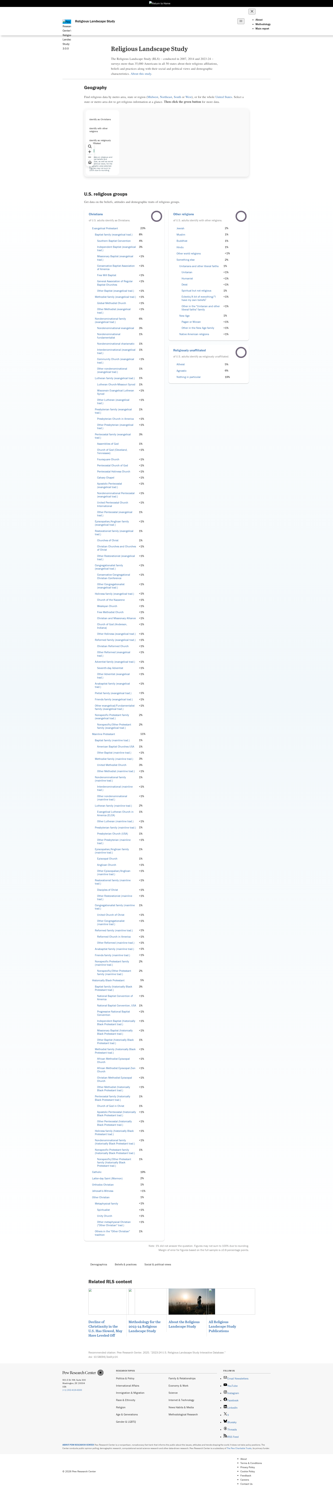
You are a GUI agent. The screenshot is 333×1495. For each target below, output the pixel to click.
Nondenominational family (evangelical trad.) (110, 320)
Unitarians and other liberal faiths (199, 266)
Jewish (180, 228)
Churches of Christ (107, 540)
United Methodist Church (111, 765)
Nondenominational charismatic (115, 343)
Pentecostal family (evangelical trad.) (113, 436)
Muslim (181, 234)
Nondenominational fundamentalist (108, 335)
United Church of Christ (110, 914)
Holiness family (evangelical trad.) (114, 593)
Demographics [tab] (98, 1264)
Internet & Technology (181, 1400)
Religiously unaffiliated (189, 350)
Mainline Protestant (103, 734)
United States (223, 97)
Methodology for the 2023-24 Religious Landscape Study (145, 1326)
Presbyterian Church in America (115, 418)
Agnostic (181, 370)
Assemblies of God (108, 443)
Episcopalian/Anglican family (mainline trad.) (112, 851)
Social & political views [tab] (157, 1264)
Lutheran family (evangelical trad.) (115, 378)
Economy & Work (178, 1385)
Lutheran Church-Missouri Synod (116, 384)
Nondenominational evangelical (115, 328)
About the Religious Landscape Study (184, 1324)
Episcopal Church (107, 858)
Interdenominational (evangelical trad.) (116, 351)
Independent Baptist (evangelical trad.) (116, 248)
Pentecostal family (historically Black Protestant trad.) (112, 1098)
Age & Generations (127, 1414)
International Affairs (127, 1385)
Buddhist (182, 240)
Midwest (152, 97)
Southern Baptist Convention (114, 240)
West (188, 97)
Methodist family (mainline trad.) (114, 759)
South (177, 97)
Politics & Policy (125, 1378)
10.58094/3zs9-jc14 (105, 1357)
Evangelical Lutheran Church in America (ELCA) (115, 813)
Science (173, 1392)
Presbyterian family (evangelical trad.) (113, 411)
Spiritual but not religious (196, 290)
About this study (141, 73)
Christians (96, 214)
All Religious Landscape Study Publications (222, 1326)
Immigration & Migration (130, 1392)
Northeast (166, 97)
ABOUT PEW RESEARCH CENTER (78, 1444)
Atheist (181, 364)
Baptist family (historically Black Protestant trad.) (113, 988)
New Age (184, 315)
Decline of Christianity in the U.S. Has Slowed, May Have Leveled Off (105, 1328)
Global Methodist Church (111, 303)
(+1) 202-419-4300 (72, 1390)
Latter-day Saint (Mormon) (107, 1178)
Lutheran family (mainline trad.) (113, 805)
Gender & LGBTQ (126, 1421)
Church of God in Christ (110, 1106)
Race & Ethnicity (125, 1400)
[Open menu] (240, 21)
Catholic (96, 1172)
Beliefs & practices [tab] (125, 1264)
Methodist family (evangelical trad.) (115, 296)
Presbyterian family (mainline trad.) (115, 827)
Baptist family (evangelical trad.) (114, 234)
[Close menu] (252, 11)
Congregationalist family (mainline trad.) (115, 907)
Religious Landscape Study (95, 21)
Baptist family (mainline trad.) (112, 740)
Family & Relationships (182, 1378)
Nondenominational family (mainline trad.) (110, 779)
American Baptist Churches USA (115, 746)
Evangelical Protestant (105, 228)
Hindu (180, 247)
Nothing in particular (189, 377)
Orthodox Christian (103, 1184)
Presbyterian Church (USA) (112, 833)
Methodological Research (183, 1414)
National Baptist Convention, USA (116, 1005)
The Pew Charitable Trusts (239, 1448)
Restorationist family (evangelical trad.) (114, 532)
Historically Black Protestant (108, 980)
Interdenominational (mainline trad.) (115, 788)
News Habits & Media (181, 1407)
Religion (121, 1407)
